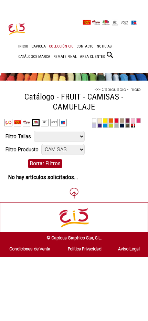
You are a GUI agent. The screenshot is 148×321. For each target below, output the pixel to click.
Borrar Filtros (45, 163)
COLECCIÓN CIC (61, 46)
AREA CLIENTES (92, 56)
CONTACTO (85, 46)
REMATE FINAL (65, 56)
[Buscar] (110, 55)
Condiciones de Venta (29, 248)
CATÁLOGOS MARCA (34, 56)
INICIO (23, 46)
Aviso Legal (129, 248)
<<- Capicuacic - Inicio (117, 89)
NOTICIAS (104, 46)
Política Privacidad (85, 248)
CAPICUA (38, 46)
